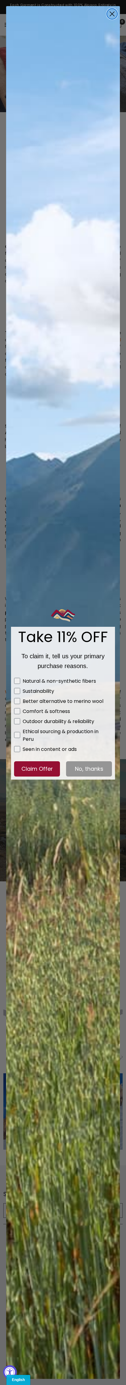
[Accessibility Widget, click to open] (10, 1372)
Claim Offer (37, 769)
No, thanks (89, 769)
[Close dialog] (112, 14)
